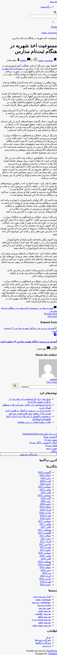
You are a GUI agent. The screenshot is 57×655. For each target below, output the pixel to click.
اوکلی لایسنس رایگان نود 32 (43, 442)
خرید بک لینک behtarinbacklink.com (40, 434)
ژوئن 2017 (46, 538)
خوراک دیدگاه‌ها (43, 643)
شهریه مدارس (46, 308)
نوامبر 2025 (45, 489)
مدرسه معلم (44, 622)
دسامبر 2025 (44, 486)
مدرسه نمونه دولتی (41, 625)
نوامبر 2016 (45, 555)
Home (54, 27)
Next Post (52, 316)
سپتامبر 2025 (44, 495)
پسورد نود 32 (50, 439)
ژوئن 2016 (46, 570)
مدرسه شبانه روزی (41, 619)
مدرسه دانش (44, 611)
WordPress (52, 651)
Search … (23, 386)
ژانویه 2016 (45, 584)
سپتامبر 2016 (44, 561)
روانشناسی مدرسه (41, 602)
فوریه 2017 (45, 547)
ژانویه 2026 (45, 484)
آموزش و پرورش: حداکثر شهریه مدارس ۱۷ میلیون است (28, 341)
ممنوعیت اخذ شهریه (12, 68)
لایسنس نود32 (50, 436)
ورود (48, 637)
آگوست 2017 (44, 532)
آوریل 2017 (45, 541)
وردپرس (46, 645)
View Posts (51, 382)
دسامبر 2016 (44, 553)
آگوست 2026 (44, 472)
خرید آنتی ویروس (28, 454)
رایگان (54, 451)
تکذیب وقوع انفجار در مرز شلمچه (34, 422)
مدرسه (53, 1)
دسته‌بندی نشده (49, 32)
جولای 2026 (45, 475)
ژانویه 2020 (45, 504)
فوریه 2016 (45, 581)
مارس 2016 (45, 578)
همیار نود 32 (51, 445)
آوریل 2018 (45, 509)
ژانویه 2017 (45, 550)
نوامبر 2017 (45, 524)
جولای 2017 (45, 535)
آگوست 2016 (44, 564)
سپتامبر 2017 (44, 530)
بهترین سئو (51, 448)
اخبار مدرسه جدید (42, 596)
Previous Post (50, 313)
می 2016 (46, 573)
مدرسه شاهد (44, 616)
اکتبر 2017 (46, 527)
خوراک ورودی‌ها (43, 640)
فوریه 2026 (45, 481)
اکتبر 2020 (46, 498)
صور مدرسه (45, 608)
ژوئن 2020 (46, 501)
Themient (52, 653)
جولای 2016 (45, 567)
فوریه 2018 (45, 515)
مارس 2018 (45, 512)
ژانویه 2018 (45, 518)
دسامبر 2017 (44, 521)
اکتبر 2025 (46, 492)
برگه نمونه (46, 6)
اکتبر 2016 (46, 558)
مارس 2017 (45, 544)
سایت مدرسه (44, 605)
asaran (23, 60)
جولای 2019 (45, 507)
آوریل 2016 (45, 576)
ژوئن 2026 (46, 478)
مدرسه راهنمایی (43, 613)
